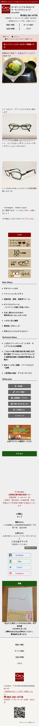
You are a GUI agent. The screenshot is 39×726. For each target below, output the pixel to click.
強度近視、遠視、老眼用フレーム (17, 299)
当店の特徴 (10, 29)
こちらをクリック (19, 541)
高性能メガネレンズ (12, 326)
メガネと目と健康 (11, 321)
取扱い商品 (10, 25)
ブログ (28, 29)
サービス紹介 (28, 25)
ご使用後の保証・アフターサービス (18, 373)
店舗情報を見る (30, 547)
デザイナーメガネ (11, 288)
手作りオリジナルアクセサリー (16, 331)
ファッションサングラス (13, 294)
